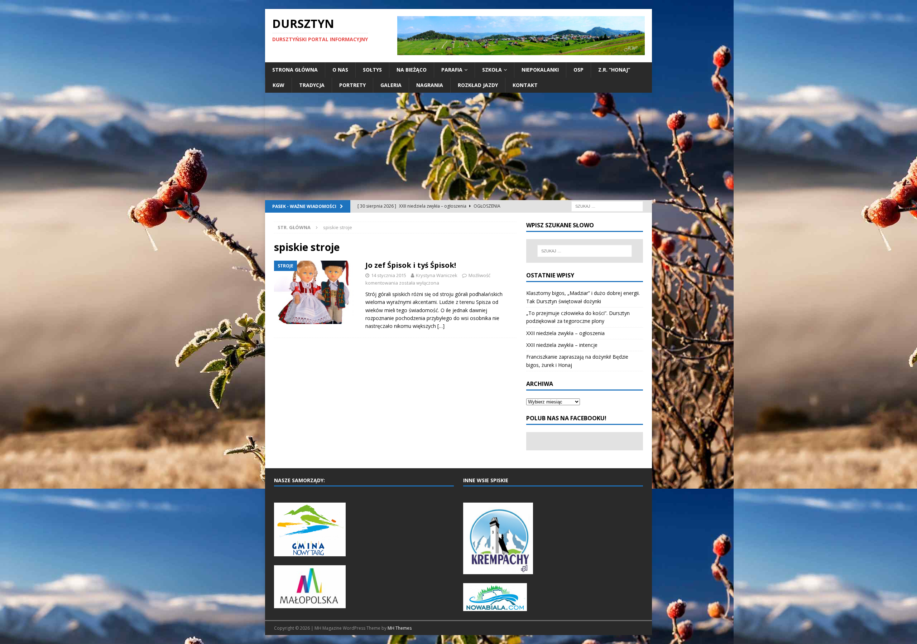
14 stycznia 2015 (388, 275)
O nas (340, 69)
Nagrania (429, 85)
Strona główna (295, 69)
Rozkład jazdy (478, 85)
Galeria (391, 85)
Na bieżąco (412, 69)
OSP (578, 69)
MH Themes (400, 628)
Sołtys (372, 69)
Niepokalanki (540, 69)
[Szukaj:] (607, 205)
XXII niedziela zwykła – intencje (561, 345)
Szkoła (492, 69)
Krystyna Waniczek (436, 275)
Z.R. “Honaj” (614, 69)
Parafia (451, 69)
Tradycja (312, 85)
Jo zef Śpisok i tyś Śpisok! (410, 265)
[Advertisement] (458, 146)
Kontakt (525, 85)
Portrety (352, 85)
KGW (278, 85)
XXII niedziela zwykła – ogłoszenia (565, 333)
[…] (441, 326)
